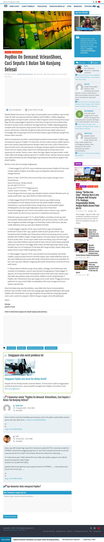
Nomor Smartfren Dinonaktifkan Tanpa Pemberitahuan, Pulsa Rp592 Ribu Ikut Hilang (87, 77)
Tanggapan (42, 6)
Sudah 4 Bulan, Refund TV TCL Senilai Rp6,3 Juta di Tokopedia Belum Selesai (94, 234)
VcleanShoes (8, 77)
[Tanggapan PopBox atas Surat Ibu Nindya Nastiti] (20, 360)
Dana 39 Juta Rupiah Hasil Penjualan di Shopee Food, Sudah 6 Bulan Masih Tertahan (87, 126)
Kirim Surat (14, 6)
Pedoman (70, 531)
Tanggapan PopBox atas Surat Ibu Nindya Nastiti (25, 379)
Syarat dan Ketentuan (49, 531)
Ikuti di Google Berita (15, 110)
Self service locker (61, 74)
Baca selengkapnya (12, 389)
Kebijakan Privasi (61, 531)
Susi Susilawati (88, 111)
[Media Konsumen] (5, 6)
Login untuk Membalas (13, 429)
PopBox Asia (19, 406)
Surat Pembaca (28, 6)
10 (89, 257)
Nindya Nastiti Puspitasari (25, 74)
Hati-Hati (78, 185)
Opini (69, 6)
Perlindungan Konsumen (81, 531)
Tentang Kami (90, 6)
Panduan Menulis (57, 6)
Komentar (82, 63)
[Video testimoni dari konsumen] (87, 23)
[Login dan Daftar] (98, 6)
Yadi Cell (86, 84)
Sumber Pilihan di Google (35, 110)
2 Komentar (39, 74)
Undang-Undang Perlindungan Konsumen (87, 51)
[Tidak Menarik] (6, 426)
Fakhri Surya (88, 133)
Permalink (19, 411)
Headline (83, 186)
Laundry (48, 74)
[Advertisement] (37, 92)
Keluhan (8, 52)
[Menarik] (6, 424)
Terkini (95, 63)
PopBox (53, 74)
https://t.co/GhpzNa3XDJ (36, 420)
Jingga (91, 211)
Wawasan (78, 6)
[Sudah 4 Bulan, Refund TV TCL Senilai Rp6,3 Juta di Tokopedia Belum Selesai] (81, 229)
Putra (86, 66)
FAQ (90, 531)
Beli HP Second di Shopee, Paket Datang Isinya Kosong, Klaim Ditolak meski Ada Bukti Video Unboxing (87, 104)
